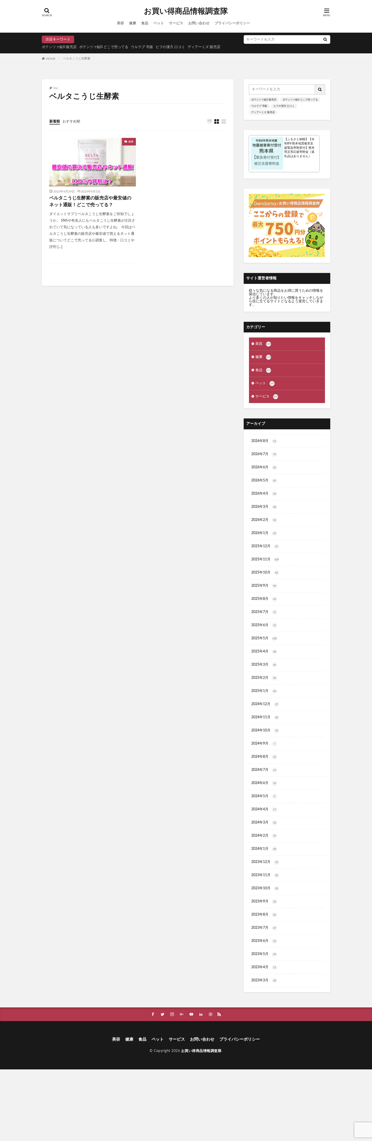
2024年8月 (263, 756)
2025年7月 (263, 612)
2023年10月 (264, 888)
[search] (325, 39)
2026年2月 (263, 520)
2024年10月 (264, 730)
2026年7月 (263, 454)
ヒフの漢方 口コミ (170, 47)
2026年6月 (263, 467)
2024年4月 (263, 809)
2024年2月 (263, 835)
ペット (158, 23)
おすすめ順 (71, 121)
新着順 (54, 121)
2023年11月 (264, 875)
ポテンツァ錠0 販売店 (59, 47)
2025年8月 (263, 599)
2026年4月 (263, 493)
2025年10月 (264, 572)
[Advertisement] (152, 1104)
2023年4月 (263, 967)
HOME (50, 58)
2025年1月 (263, 691)
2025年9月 (263, 585)
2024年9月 (263, 743)
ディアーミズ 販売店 (204, 47)
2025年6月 (263, 625)
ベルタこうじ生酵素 (76, 58)
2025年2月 (263, 678)
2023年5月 (263, 954)
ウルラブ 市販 (142, 47)
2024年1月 (263, 849)
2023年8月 (263, 914)
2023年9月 (263, 901)
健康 (132, 23)
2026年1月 (263, 533)
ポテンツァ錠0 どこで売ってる (103, 47)
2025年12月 (264, 546)
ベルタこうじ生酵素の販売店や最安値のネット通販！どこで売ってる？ (90, 201)
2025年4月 (263, 651)
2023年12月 (264, 862)
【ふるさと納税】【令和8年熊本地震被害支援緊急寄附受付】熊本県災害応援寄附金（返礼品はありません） (299, 148)
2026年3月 (263, 507)
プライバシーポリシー (232, 23)
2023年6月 (263, 941)
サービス (176, 23)
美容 (120, 23)
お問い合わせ (199, 23)
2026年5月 (263, 480)
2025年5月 (264, 638)
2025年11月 (265, 559)
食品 (144, 23)
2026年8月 (263, 441)
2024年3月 (263, 822)
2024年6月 (263, 783)
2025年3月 (263, 664)
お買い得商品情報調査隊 (186, 11)
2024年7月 (263, 770)
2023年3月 (263, 980)
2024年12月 (264, 704)
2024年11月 (264, 717)
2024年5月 (263, 796)
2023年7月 (263, 927)
